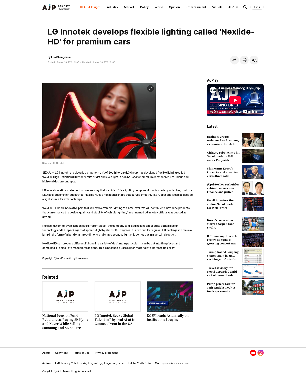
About (46, 352)
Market (129, 7)
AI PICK (233, 7)
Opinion (174, 7)
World (159, 7)
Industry (112, 7)
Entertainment (196, 7)
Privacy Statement (106, 352)
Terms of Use (81, 352)
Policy (144, 7)
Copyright (61, 352)
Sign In (257, 7)
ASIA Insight (92, 7)
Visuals (217, 7)
